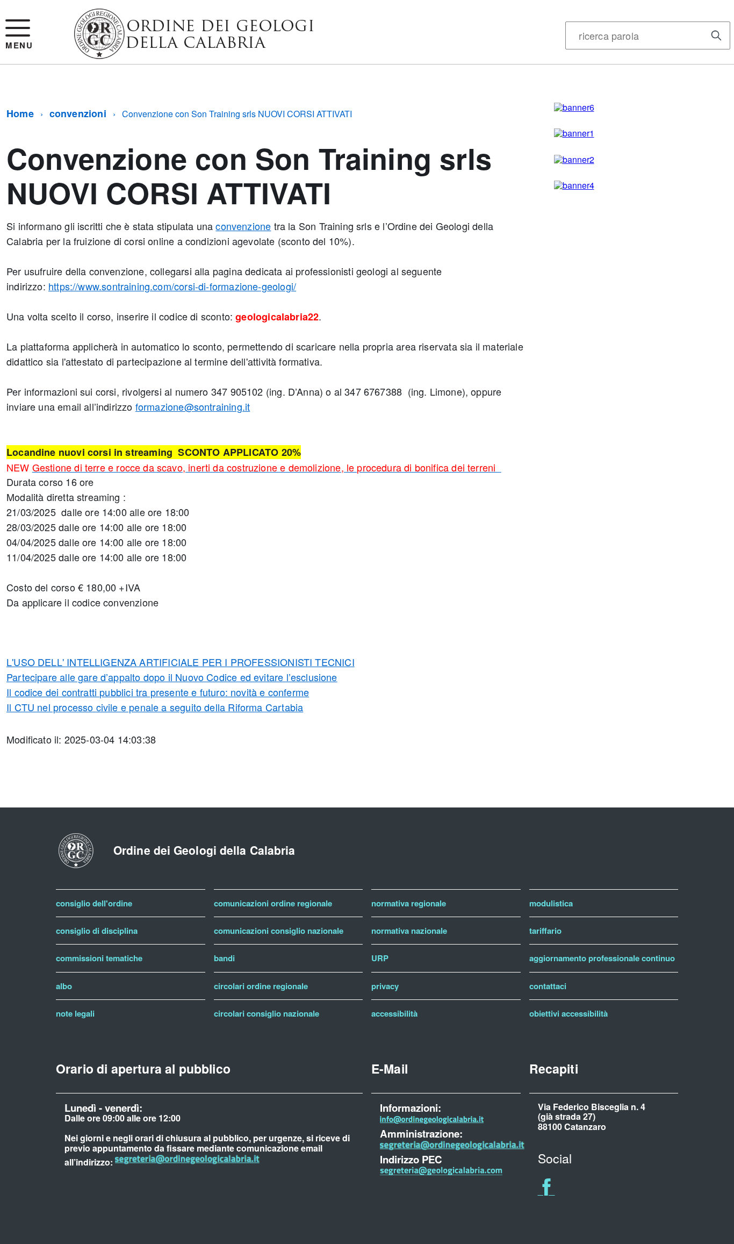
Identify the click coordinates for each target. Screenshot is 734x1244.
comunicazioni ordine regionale (273, 903)
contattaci (547, 986)
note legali (75, 1013)
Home (20, 113)
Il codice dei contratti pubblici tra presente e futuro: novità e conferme (157, 692)
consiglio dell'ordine (94, 903)
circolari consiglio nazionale (266, 1013)
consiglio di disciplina (97, 930)
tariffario (545, 930)
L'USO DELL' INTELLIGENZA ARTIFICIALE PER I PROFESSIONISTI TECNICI (180, 662)
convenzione (243, 226)
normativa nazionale (409, 930)
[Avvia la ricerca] (716, 35)
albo (64, 986)
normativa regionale (408, 903)
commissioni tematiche (99, 958)
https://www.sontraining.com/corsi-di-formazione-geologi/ (172, 286)
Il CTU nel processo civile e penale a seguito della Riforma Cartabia (154, 707)
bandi (224, 958)
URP (379, 958)
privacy (385, 986)
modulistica (551, 903)
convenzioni (77, 113)
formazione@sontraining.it (192, 406)
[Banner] (194, 55)
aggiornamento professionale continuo (602, 958)
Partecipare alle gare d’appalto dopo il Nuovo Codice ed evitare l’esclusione (171, 677)
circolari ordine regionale (261, 986)
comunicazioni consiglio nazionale (278, 930)
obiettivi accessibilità (568, 1013)
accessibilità (394, 1013)
